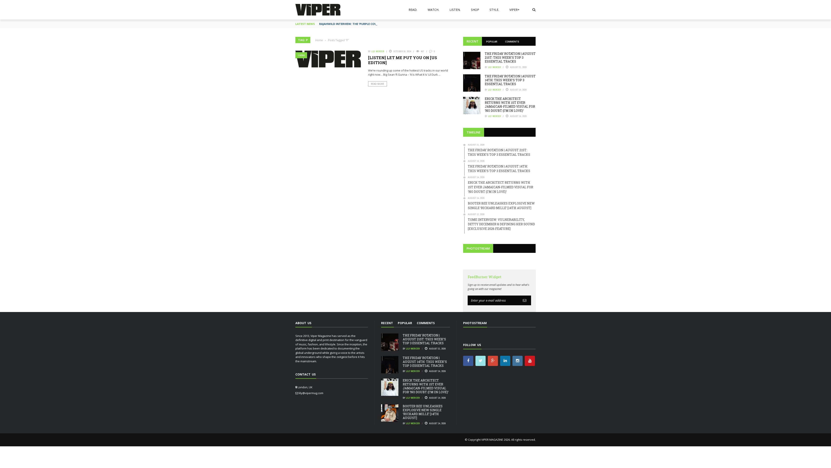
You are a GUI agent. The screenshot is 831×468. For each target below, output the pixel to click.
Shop (475, 10)
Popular (491, 41)
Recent (472, 41)
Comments (512, 41)
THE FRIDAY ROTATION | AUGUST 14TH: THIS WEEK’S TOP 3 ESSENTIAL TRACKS (510, 80)
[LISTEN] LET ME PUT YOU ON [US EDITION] (402, 60)
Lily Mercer (377, 51)
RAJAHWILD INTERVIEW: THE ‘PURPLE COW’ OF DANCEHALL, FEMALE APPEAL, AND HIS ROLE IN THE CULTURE (393, 24)
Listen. (455, 10)
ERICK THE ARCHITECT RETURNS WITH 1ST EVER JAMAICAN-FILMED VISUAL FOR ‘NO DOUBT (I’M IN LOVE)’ (510, 105)
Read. (413, 10)
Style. (494, 10)
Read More (377, 83)
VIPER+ (514, 10)
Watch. (433, 10)
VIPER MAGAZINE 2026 (495, 440)
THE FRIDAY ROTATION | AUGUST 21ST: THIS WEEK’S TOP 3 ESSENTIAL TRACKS (510, 57)
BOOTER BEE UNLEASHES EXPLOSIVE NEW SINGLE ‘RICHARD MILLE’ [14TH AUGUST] (423, 412)
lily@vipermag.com (311, 393)
